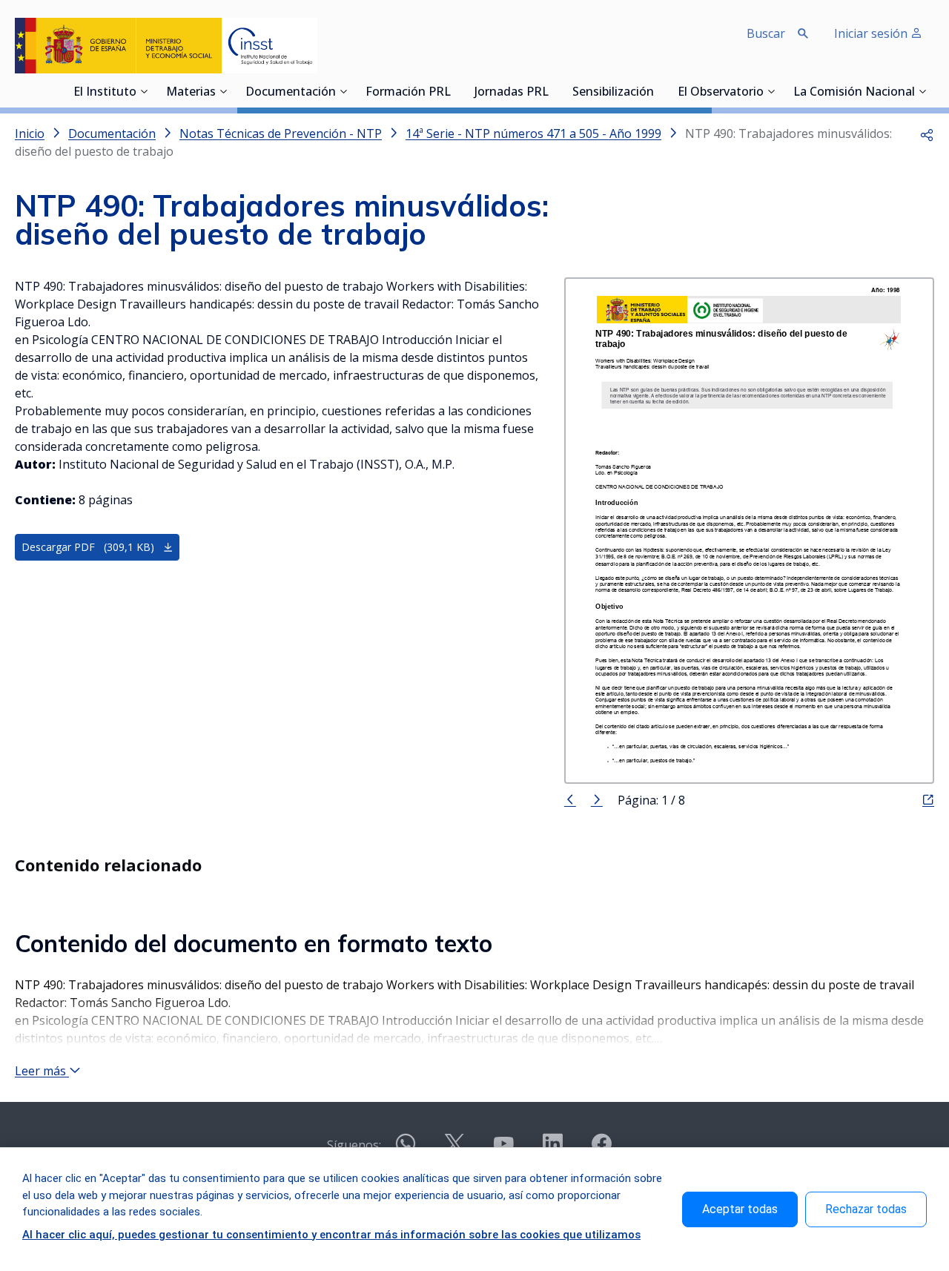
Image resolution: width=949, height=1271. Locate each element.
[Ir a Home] (166, 45)
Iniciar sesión (872, 33)
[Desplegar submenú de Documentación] (343, 91)
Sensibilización (613, 92)
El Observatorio (721, 92)
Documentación (290, 92)
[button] (926, 133)
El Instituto (104, 92)
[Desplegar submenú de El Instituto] (143, 91)
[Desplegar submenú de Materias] (223, 91)
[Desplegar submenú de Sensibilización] (658, 91)
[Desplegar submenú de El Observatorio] (771, 91)
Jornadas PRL (511, 92)
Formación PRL (408, 92)
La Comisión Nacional (854, 92)
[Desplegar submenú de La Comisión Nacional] (922, 91)
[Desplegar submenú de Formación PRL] (455, 91)
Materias (191, 92)
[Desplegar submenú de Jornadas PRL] (553, 91)
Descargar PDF (88, 547)
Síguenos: (354, 1145)
